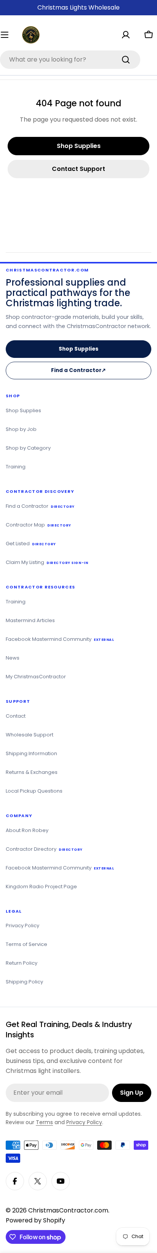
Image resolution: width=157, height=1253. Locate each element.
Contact (16, 716)
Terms (44, 1122)
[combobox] (70, 59)
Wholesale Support (29, 734)
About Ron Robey (27, 830)
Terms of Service (26, 944)
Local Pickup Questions (34, 791)
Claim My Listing (47, 562)
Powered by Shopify (35, 1220)
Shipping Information (31, 753)
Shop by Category (28, 448)
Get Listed (31, 543)
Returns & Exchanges (32, 772)
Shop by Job (21, 429)
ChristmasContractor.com (68, 1210)
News (12, 657)
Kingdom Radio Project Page (41, 886)
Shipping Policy (24, 981)
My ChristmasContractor (36, 676)
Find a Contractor (81, 373)
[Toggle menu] (8, 34)
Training (16, 466)
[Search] (125, 59)
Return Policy (21, 963)
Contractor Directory (44, 849)
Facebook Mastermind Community (60, 639)
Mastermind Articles (30, 620)
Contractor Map (38, 524)
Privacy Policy (22, 925)
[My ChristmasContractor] (125, 34)
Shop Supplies (78, 349)
